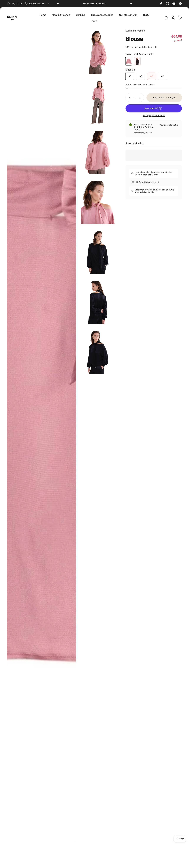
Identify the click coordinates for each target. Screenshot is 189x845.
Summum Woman (135, 30)
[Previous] (58, 3)
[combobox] (14, 3)
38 (140, 76)
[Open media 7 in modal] (98, 302)
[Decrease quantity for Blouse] (129, 97)
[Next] (131, 3)
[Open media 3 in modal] (98, 152)
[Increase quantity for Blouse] (140, 97)
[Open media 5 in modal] (41, 435)
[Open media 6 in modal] (98, 252)
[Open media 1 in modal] (98, 52)
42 (162, 76)
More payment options (154, 115)
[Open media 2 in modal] (98, 102)
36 (129, 76)
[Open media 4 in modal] (98, 202)
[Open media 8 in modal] (98, 352)
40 (151, 76)
